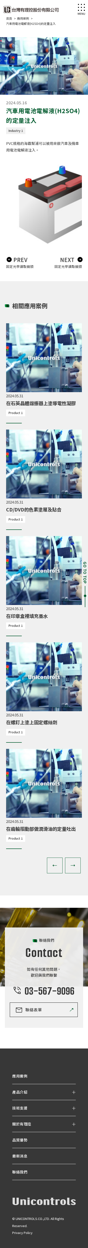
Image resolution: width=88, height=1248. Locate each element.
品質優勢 (19, 1139)
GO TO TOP (85, 573)
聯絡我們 (19, 1171)
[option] (44, 370)
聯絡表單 (33, 1010)
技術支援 (19, 1107)
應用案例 (23, 18)
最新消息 (19, 1155)
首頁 (9, 18)
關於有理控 (21, 1123)
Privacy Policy (22, 1232)
